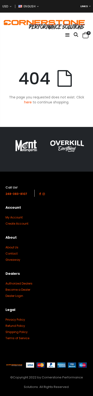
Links (84, 6)
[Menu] (67, 35)
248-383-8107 (16, 194)
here (28, 102)
